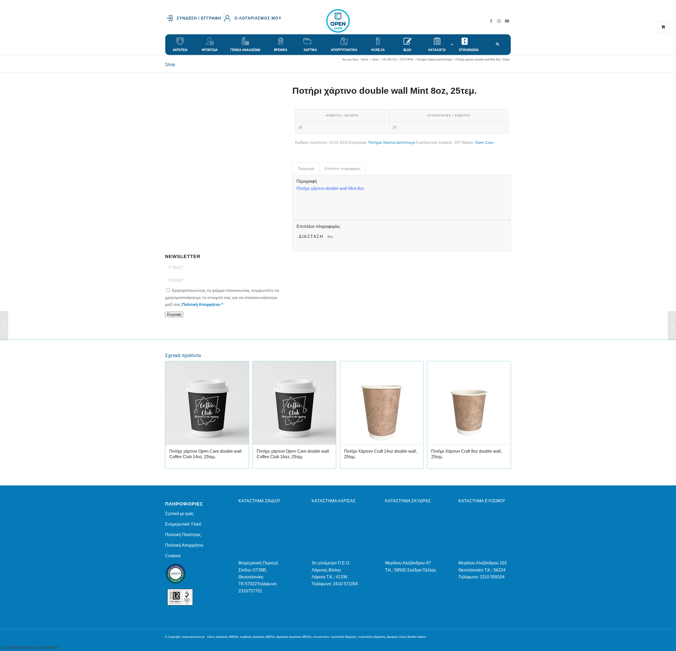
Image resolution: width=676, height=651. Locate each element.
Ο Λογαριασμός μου (257, 18)
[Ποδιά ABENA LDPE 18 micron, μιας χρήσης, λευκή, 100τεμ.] (4, 325)
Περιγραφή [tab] (306, 169)
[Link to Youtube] (507, 21)
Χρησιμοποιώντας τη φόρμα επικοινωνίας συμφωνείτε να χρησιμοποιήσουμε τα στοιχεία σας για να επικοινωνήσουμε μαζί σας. (222, 297)
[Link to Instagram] (499, 21)
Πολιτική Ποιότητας (183, 534)
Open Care (484, 142)
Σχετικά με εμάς (179, 513)
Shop (170, 64)
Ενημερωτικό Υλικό (183, 524)
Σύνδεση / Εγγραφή (199, 18)
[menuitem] (195, 18)
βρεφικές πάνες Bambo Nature (406, 636)
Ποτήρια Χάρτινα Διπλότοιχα (391, 142)
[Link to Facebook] (491, 21)
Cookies (173, 556)
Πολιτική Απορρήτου (201, 304)
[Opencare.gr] (338, 21)
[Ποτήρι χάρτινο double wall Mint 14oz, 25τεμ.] (672, 325)
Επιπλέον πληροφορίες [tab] (342, 169)
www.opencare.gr (193, 636)
